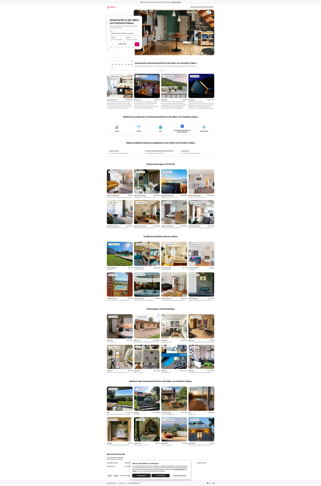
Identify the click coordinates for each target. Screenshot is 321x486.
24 (112, 64)
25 (115, 64)
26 (119, 64)
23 (132, 61)
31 (112, 68)
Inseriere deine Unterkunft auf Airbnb (201, 7)
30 (132, 64)
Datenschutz (122, 483)
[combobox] (124, 33)
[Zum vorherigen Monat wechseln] (112, 43)
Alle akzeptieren (141, 475)
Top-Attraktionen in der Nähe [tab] (115, 457)
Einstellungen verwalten (179, 475)
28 (125, 64)
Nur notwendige (160, 475)
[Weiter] (163, 70)
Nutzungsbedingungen (133, 483)
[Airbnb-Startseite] (111, 7)
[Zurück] (157, 70)
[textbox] (117, 39)
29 (128, 64)
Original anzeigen (176, 2)
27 (122, 64)
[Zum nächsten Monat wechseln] (131, 43)
